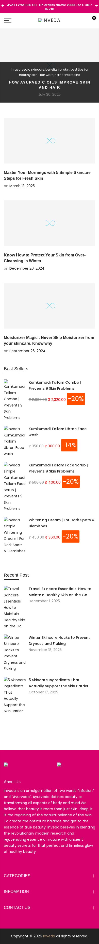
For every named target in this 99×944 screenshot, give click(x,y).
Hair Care (46, 75)
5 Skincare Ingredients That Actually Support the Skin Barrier (59, 683)
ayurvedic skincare (29, 69)
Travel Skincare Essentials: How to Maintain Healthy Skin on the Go (60, 591)
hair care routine (67, 75)
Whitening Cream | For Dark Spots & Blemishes (62, 523)
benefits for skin (57, 69)
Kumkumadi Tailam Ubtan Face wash (58, 431)
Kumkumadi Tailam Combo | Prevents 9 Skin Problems (55, 385)
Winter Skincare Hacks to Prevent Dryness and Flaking (59, 640)
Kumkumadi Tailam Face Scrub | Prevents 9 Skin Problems (58, 468)
